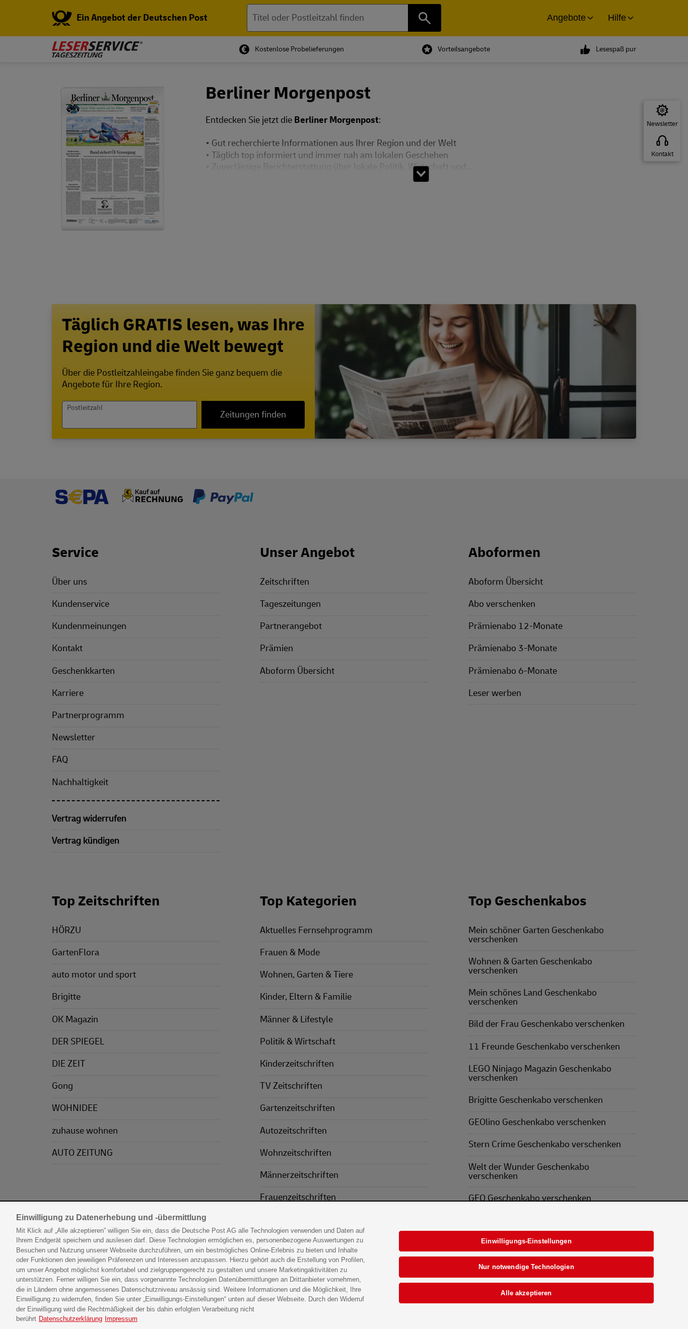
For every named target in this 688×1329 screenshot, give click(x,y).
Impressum (121, 1318)
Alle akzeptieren (526, 1293)
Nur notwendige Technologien (526, 1267)
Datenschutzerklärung (70, 1318)
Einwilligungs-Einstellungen (526, 1241)
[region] (344, 1266)
